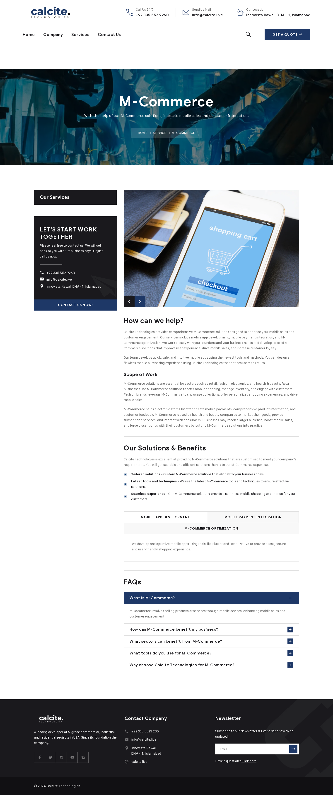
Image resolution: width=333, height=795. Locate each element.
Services (80, 34)
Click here (248, 761)
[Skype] (83, 757)
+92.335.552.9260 (152, 15)
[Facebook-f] (39, 757)
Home (29, 34)
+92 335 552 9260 (60, 273)
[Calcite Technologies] (50, 12)
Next (140, 301)
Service (159, 133)
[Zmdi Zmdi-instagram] (61, 757)
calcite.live (139, 762)
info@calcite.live (207, 15)
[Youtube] (72, 757)
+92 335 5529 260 (145, 731)
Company (53, 34)
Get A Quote (285, 34)
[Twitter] (50, 757)
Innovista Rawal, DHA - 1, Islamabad (278, 15)
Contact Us (109, 34)
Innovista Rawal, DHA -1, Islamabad (73, 286)
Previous (129, 301)
